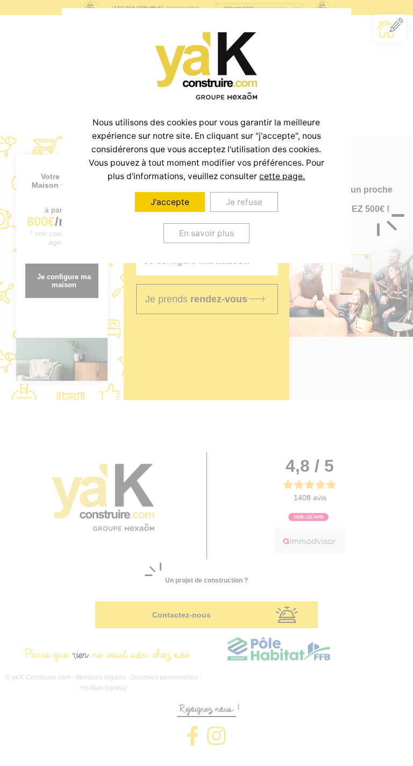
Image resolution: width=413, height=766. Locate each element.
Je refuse (244, 202)
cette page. (282, 176)
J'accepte (170, 202)
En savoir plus (206, 233)
